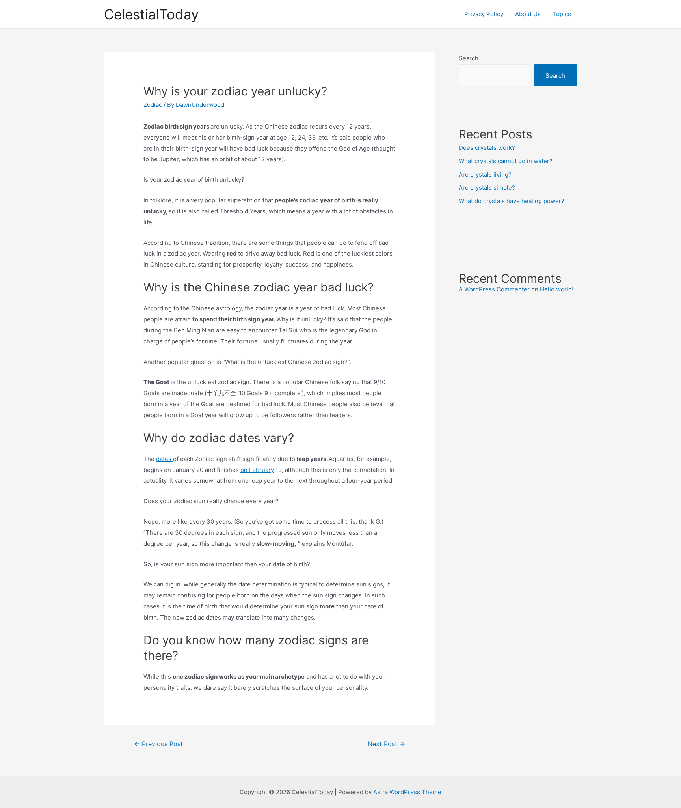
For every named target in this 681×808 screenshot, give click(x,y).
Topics (562, 14)
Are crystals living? (485, 174)
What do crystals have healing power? (511, 201)
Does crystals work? (487, 147)
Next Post (386, 744)
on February (257, 470)
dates (164, 459)
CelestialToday (151, 14)
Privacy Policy (483, 14)
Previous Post (158, 744)
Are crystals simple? (487, 187)
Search (468, 58)
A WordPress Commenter (494, 289)
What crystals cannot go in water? (506, 161)
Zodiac (152, 104)
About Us (528, 14)
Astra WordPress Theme (407, 792)
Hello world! (556, 289)
